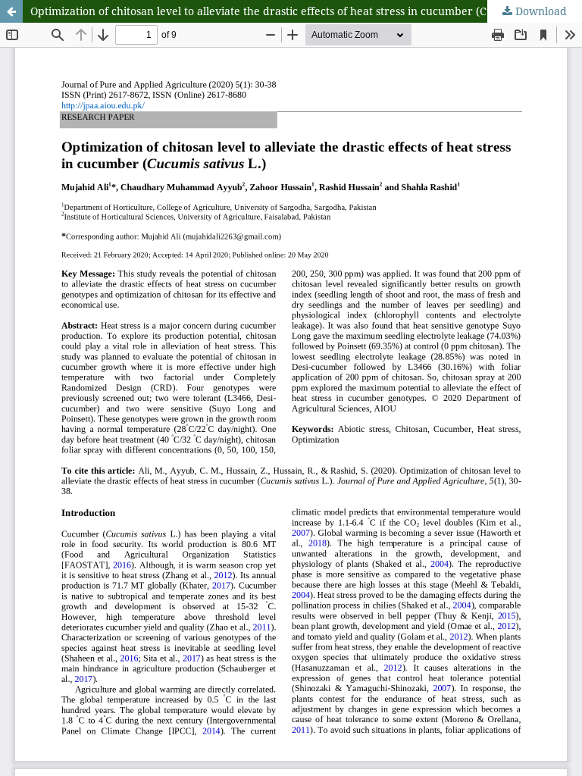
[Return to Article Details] (11, 11)
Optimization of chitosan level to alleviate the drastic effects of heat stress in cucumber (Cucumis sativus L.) (303, 11)
